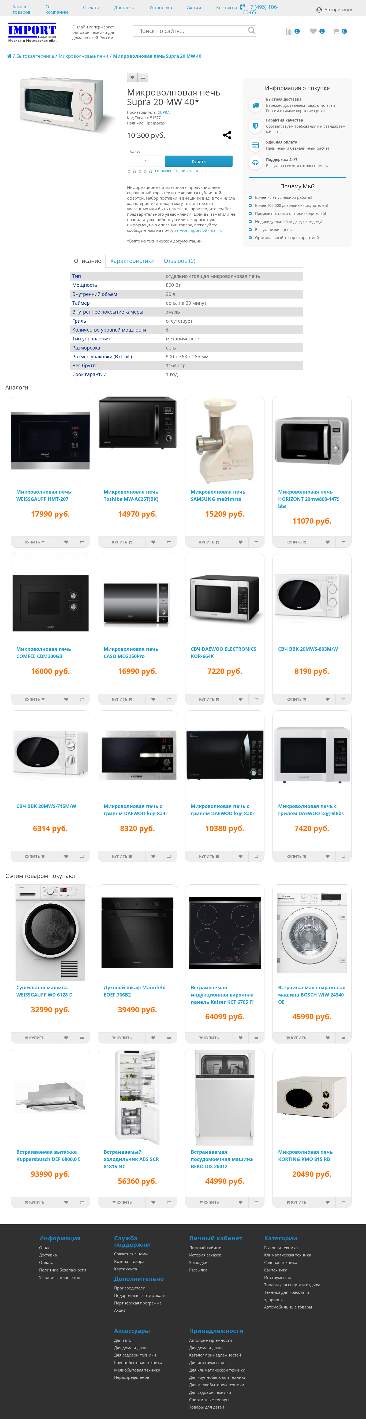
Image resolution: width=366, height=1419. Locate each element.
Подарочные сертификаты (140, 1295)
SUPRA (164, 112)
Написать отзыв (191, 170)
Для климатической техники (217, 1370)
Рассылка (198, 1270)
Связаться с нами (131, 1254)
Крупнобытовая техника (138, 1362)
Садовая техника (280, 1262)
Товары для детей (206, 1407)
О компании (57, 8)
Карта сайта (125, 1269)
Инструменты (277, 1277)
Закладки (198, 1262)
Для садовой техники (135, 1355)
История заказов (205, 1255)
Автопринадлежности (210, 1340)
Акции (194, 7)
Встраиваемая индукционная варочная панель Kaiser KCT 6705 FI (222, 994)
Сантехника (275, 1270)
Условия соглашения (59, 1277)
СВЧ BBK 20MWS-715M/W (46, 806)
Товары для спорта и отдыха (292, 1285)
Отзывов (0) (179, 260)
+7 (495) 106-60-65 (260, 9)
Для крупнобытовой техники (218, 1377)
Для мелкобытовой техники (216, 1385)
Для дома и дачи (130, 1348)
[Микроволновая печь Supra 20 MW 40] (65, 127)
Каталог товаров (22, 8)
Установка (160, 7)
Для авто (122, 1340)
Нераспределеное (131, 1377)
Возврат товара (129, 1261)
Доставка (124, 7)
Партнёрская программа (138, 1303)
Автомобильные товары (288, 1307)
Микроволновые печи (83, 56)
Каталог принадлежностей (215, 1355)
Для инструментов (207, 1362)
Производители (129, 1288)
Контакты (226, 7)
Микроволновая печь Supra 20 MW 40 (157, 56)
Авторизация (338, 9)
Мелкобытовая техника (137, 1370)
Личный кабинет (206, 1248)
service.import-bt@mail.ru (198, 230)
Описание (87, 260)
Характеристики (132, 260)
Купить (199, 161)
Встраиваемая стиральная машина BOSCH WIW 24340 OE (312, 994)
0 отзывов (163, 170)
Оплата (91, 7)
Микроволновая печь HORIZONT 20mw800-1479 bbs (308, 498)
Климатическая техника (287, 1255)
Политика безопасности (62, 1270)
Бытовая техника (35, 56)
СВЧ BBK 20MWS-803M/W (308, 649)
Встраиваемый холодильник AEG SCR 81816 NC (131, 1159)
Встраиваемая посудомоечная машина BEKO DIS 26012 (222, 1159)
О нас (44, 1248)
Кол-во (135, 151)
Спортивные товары (209, 1400)
